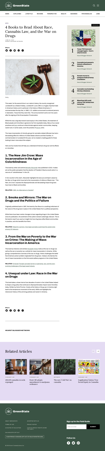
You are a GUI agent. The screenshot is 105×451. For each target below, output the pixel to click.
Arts (6, 23)
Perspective (52, 13)
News (7, 13)
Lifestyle (29, 13)
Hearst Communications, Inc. (16, 445)
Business (74, 13)
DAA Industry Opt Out (12, 432)
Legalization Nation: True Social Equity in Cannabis (88, 381)
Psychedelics (87, 13)
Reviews (40, 13)
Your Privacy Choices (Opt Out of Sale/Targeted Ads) (24, 436)
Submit (93, 426)
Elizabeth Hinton (32, 249)
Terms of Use (9, 424)
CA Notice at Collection (13, 427)
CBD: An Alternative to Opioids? (23, 190)
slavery (38, 128)
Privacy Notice (32, 424)
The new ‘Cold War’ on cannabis (63, 381)
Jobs (98, 13)
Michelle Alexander (31, 167)
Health (63, 13)
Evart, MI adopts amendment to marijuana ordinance (40, 382)
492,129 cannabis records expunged (15, 381)
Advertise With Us (33, 421)
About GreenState (11, 421)
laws (15, 125)
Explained (17, 13)
